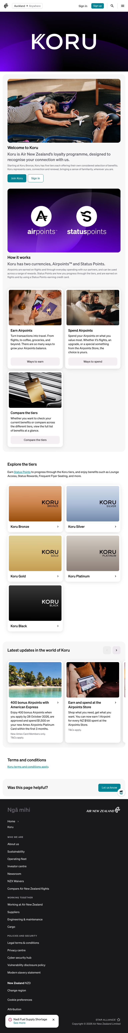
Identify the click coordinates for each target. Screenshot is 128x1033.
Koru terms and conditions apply (28, 767)
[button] (54, 1020)
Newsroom (14, 874)
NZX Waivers (16, 881)
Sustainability (16, 852)
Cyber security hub (20, 958)
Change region (17, 990)
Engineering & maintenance (25, 919)
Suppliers (14, 912)
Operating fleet (17, 859)
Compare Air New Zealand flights (28, 889)
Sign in (83, 6)
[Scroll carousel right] (116, 650)
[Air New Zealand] (6, 6)
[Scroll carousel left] (107, 650)
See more (20, 1023)
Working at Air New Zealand (25, 905)
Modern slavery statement (24, 973)
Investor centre (17, 866)
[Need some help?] (122, 803)
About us (13, 844)
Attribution (14, 1009)
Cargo (11, 927)
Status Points (22, 472)
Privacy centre (17, 950)
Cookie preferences (20, 1000)
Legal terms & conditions (23, 943)
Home (11, 821)
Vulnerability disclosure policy (27, 965)
